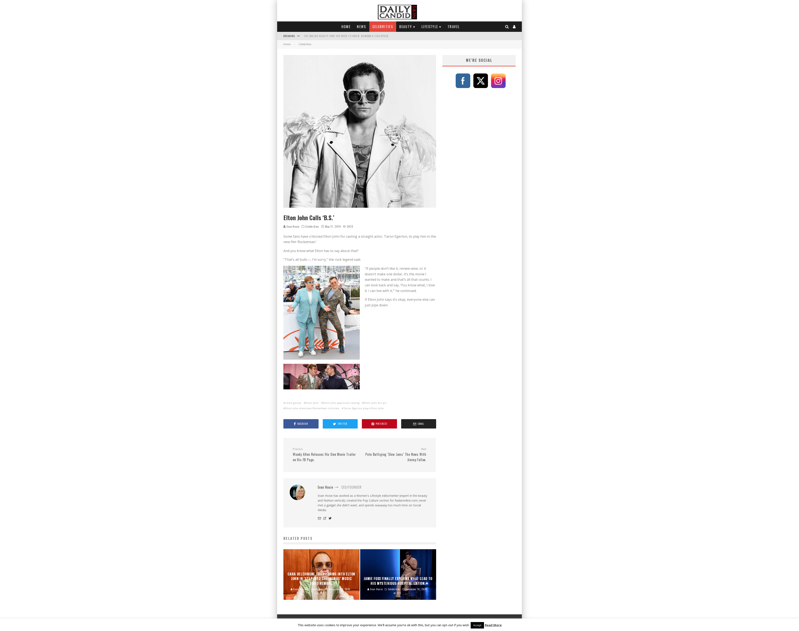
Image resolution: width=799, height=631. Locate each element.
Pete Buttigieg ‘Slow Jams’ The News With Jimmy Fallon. (395, 454)
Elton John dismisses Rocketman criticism (312, 408)
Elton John (312, 402)
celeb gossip (293, 402)
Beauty (405, 26)
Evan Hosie (292, 226)
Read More (493, 625)
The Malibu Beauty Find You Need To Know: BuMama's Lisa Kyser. (346, 36)
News (361, 26)
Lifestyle (430, 26)
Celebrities (382, 26)
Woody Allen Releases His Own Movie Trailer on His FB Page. (324, 454)
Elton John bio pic (375, 402)
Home (346, 26)
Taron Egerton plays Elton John (364, 408)
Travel (454, 26)
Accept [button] (477, 625)
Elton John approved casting (341, 402)
